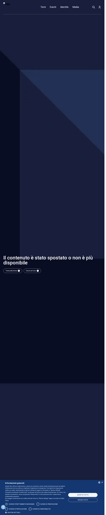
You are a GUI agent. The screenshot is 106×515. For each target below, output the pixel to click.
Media (75, 7)
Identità (64, 7)
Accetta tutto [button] (83, 495)
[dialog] (52, 497)
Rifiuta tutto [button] (83, 500)
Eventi (53, 7)
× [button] (102, 482)
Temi (43, 7)
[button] (35, 512)
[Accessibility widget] (3, 507)
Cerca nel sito (31, 271)
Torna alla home (11, 271)
